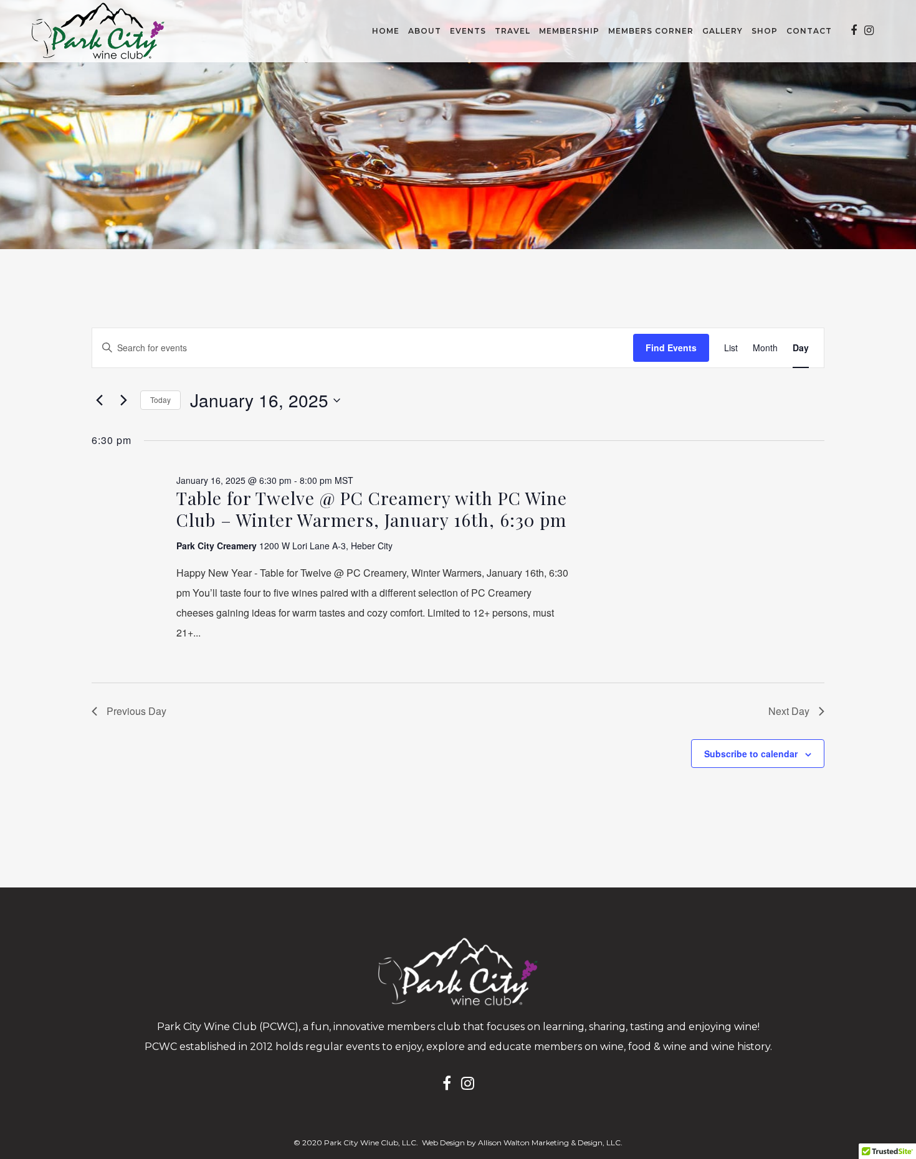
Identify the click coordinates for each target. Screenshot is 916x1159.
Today (160, 399)
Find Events (671, 347)
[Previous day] (99, 400)
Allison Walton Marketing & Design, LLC (549, 1142)
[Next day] (123, 400)
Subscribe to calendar (751, 753)
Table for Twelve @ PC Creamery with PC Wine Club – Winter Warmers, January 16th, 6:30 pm (371, 508)
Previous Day (136, 711)
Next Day (788, 711)
